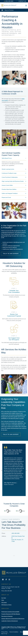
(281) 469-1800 (15, 533)
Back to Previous (9, 10)
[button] (2, 470)
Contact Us (22, 1)
